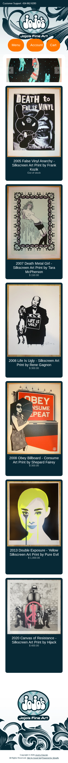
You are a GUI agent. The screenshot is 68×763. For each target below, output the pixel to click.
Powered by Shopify (50, 758)
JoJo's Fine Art (41, 755)
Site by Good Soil (34, 758)
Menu (16, 45)
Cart (53, 45)
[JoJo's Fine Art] (34, 34)
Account (36, 45)
